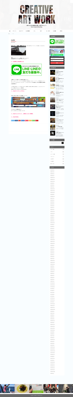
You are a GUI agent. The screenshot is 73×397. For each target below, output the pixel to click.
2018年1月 (51, 281)
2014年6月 (51, 360)
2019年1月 (51, 258)
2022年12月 (52, 211)
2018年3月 (51, 277)
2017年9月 (51, 288)
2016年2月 (51, 322)
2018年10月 (52, 264)
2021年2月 (51, 228)
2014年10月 (52, 352)
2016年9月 (51, 311)
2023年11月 (52, 190)
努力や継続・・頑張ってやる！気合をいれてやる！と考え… (60, 81)
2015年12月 (52, 326)
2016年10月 (52, 309)
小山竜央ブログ (36, 395)
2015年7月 (51, 335)
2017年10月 (52, 286)
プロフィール (57, 156)
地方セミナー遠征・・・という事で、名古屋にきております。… (60, 75)
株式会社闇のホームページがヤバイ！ (60, 113)
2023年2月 (51, 207)
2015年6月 (51, 337)
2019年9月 (51, 245)
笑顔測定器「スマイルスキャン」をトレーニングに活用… (60, 86)
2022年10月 (52, 213)
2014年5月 (51, 362)
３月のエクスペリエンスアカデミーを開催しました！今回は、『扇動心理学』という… (60, 102)
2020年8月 (51, 232)
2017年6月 (51, 294)
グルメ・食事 (57, 149)
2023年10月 (52, 192)
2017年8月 (51, 290)
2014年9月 (51, 354)
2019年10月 (52, 243)
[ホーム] (10, 31)
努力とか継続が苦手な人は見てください (60, 79)
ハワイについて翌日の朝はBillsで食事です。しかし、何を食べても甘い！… (60, 129)
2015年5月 (51, 339)
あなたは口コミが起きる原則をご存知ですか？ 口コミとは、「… (60, 116)
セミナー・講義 (57, 154)
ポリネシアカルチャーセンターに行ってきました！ (60, 120)
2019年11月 (52, 241)
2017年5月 (51, 296)
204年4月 (51, 373)
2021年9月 (51, 224)
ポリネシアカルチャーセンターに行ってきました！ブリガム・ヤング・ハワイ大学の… (60, 123)
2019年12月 (52, 239)
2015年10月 (52, 330)
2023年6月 (51, 200)
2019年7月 (51, 247)
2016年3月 (51, 320)
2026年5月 (51, 175)
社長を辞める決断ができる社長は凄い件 (60, 93)
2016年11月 (52, 307)
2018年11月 (52, 262)
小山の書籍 (57, 161)
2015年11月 (52, 328)
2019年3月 (51, 254)
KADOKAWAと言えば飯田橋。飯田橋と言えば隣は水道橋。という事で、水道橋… (60, 136)
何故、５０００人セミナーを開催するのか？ (60, 107)
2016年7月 (51, 313)
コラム (57, 151)
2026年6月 (51, 173)
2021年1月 (51, 230)
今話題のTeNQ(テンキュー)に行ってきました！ (60, 133)
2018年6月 (51, 271)
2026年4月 (51, 177)
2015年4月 (51, 341)
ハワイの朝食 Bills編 (59, 126)
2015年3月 (51, 343)
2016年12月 (52, 305)
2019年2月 (51, 256)
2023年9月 (51, 194)
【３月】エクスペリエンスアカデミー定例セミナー (60, 100)
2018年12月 (52, 260)
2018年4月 (51, 275)
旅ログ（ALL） (57, 163)
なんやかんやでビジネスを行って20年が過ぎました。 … (60, 95)
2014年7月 (51, 358)
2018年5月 (51, 273)
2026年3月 (51, 179)
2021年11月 (52, 222)
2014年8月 (51, 356)
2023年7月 (51, 198)
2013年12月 (52, 371)
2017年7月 (51, 292)
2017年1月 (51, 303)
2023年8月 (51, 196)
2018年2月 (51, 279)
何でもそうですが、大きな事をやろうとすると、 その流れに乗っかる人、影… (60, 109)
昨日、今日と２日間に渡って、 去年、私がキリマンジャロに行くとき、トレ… (60, 89)
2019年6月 (51, 249)
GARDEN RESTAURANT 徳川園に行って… (59, 72)
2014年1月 (51, 369)
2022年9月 (51, 215)
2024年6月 (51, 183)
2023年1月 (51, 209)
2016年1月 (51, 324)
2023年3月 (51, 205)
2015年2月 (51, 345)
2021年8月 (51, 226)
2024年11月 (52, 181)
